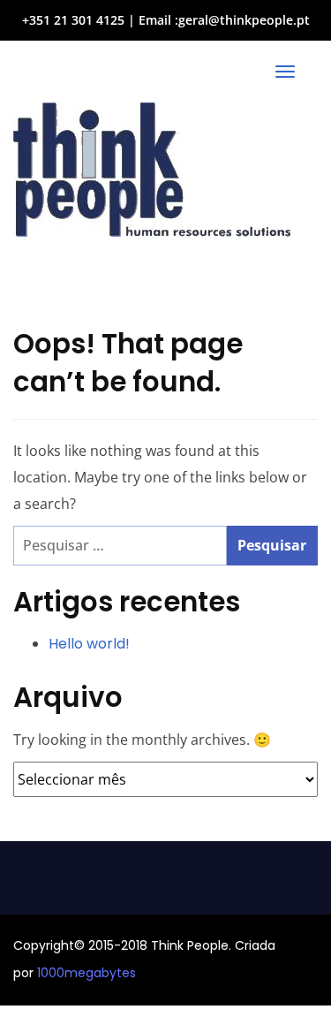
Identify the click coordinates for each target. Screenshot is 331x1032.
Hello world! (89, 644)
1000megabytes (86, 973)
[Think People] (151, 170)
